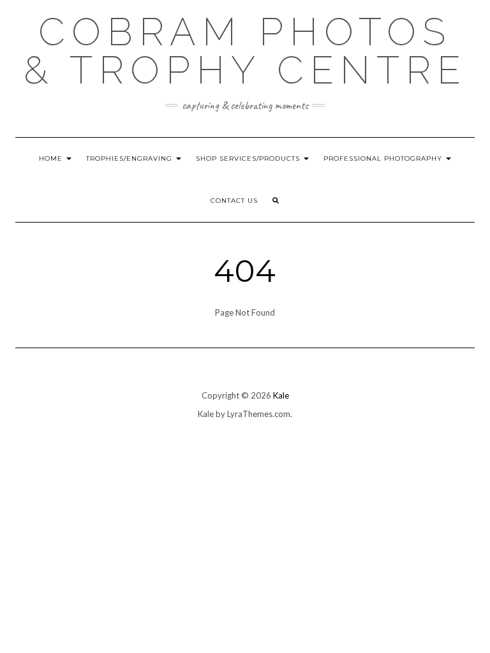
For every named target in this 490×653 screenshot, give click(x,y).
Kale (281, 395)
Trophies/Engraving (130, 158)
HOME (52, 158)
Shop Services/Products (249, 158)
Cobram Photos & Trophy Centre (245, 51)
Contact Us (234, 200)
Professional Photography (384, 158)
